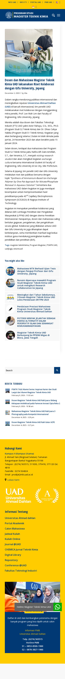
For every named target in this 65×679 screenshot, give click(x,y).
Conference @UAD (16, 565)
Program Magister (38, 245)
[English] (57, 2)
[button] (57, 607)
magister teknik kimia (19, 245)
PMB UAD (48, 2)
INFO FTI (23, 2)
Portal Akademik (14, 523)
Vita (25, 93)
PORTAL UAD (35, 2)
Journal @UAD (13, 544)
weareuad (18, 248)
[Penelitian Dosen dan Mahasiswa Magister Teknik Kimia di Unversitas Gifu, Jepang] (29, 53)
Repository (11, 560)
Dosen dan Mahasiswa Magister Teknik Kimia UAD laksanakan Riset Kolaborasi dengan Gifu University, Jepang (29, 84)
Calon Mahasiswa (15, 528)
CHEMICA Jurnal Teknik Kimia (21, 549)
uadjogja (9, 248)
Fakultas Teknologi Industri (21, 570)
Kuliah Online (12, 539)
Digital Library (13, 554)
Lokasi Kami (13, 479)
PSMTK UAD (52, 245)
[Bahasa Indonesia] (33, 7)
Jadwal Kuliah (12, 534)
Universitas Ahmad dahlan (20, 518)
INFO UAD (12, 2)
